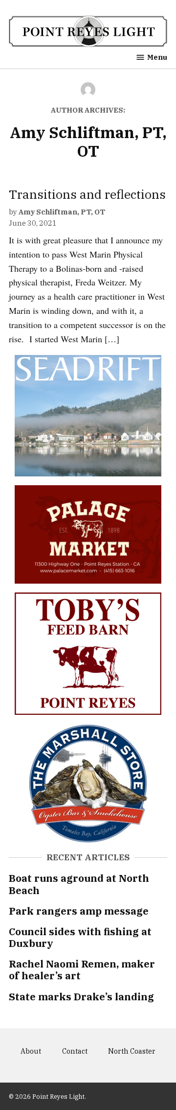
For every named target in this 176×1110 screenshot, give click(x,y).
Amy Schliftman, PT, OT (62, 211)
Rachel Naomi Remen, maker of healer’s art (82, 969)
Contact (75, 1051)
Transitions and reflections (87, 194)
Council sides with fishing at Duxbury (80, 937)
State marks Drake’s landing (81, 996)
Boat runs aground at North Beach (79, 884)
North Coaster (131, 1051)
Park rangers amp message (79, 911)
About (31, 1051)
